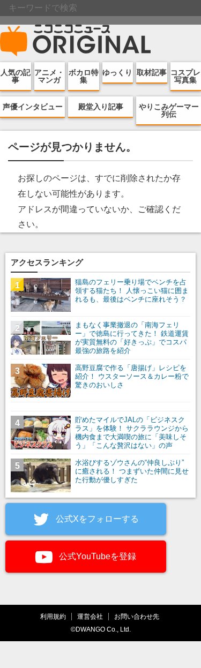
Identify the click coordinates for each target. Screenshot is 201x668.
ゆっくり (117, 72)
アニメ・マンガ (49, 76)
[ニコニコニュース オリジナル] (75, 41)
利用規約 (53, 616)
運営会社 (90, 616)
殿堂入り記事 (100, 106)
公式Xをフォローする (96, 518)
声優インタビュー (33, 106)
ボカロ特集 (84, 76)
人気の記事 (16, 76)
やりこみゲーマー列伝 (169, 110)
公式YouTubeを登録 (96, 556)
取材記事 (152, 72)
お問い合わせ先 (136, 616)
